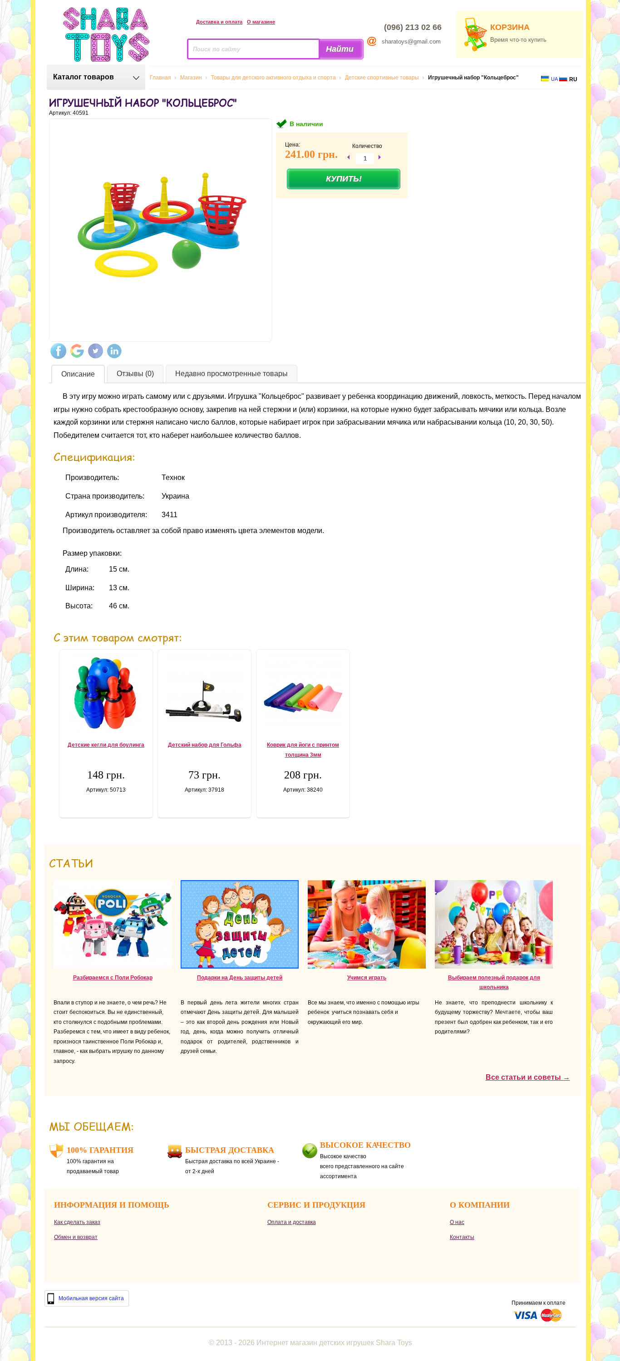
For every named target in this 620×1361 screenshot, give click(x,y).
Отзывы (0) (135, 373)
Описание (78, 374)
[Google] (77, 351)
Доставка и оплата (219, 21)
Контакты (462, 1237)
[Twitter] (95, 351)
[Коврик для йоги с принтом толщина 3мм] (302, 693)
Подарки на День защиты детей (239, 977)
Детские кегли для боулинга (106, 745)
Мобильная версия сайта (91, 1298)
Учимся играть (366, 977)
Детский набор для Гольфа (204, 745)
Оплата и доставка (291, 1222)
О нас (457, 1222)
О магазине (261, 21)
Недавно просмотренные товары (231, 373)
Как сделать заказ (77, 1222)
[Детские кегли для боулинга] (106, 693)
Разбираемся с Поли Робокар (113, 977)
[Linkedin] (114, 351)
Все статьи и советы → (528, 1077)
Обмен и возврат (76, 1237)
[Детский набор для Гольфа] (204, 693)
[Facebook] (58, 351)
